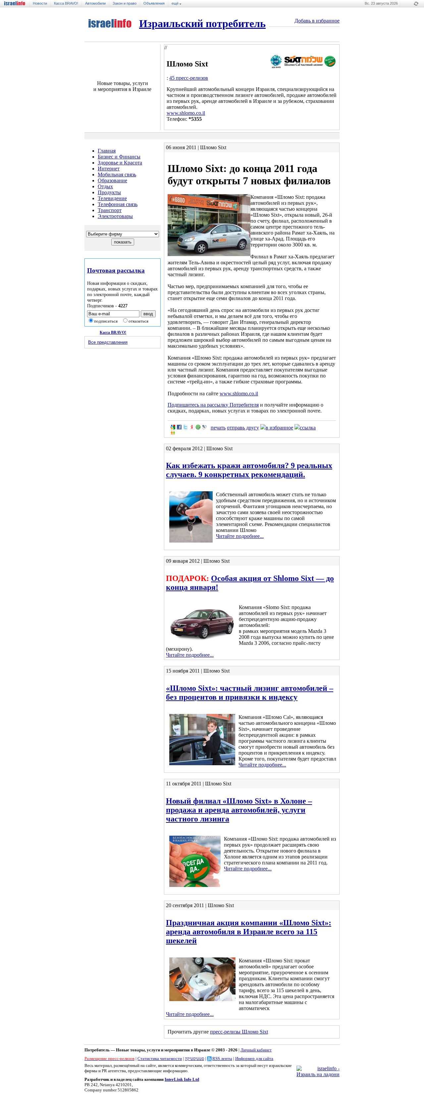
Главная (107, 151)
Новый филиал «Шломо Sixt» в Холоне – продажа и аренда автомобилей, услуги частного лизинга (239, 810)
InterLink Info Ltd (182, 1079)
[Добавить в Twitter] (185, 427)
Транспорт (110, 210)
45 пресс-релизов (188, 78)
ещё (176, 3)
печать (218, 427)
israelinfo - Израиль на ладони (17, 3)
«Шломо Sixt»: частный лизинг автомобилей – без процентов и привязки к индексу (249, 692)
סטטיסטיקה (194, 1058)
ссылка (308, 427)
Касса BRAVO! (66, 3)
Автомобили (95, 3)
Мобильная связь (117, 174)
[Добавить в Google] (173, 427)
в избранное (279, 427)
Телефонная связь (117, 204)
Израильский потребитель (202, 23)
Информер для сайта (254, 1058)
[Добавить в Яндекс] (191, 427)
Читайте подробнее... (240, 536)
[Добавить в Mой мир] (198, 427)
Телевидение (112, 198)
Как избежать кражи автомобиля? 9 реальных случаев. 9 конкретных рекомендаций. (249, 470)
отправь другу (243, 427)
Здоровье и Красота (120, 162)
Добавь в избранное (317, 20)
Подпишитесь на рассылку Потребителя (213, 405)
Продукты (109, 192)
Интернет (109, 168)
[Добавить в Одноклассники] (173, 432)
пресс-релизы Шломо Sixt (239, 1032)
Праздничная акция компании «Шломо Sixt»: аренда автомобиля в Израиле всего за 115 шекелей (248, 931)
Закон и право (124, 3)
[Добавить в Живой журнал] (204, 427)
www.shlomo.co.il (186, 113)
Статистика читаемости (159, 1058)
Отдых (105, 186)
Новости (40, 3)
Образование (112, 180)
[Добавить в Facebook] (179, 427)
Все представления (108, 342)
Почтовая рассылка (116, 270)
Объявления (154, 3)
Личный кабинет (256, 1049)
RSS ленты (222, 1058)
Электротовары (115, 216)
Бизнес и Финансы (119, 156)
